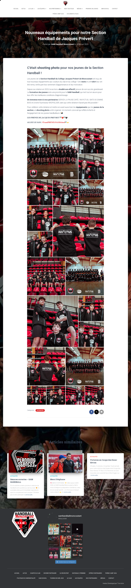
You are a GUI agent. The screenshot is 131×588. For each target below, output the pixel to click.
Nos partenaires (54, 8)
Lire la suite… (29, 495)
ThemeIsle (120, 583)
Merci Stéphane (57, 479)
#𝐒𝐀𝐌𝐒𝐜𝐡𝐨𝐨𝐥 (60, 122)
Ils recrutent (64, 573)
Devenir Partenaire (50, 573)
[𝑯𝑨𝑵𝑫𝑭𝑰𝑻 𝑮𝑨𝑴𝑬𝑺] (53, 541)
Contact (115, 8)
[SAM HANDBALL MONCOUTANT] (66, 3)
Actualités (40, 410)
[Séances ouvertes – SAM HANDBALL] (25, 461)
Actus (23, 8)
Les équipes (41, 8)
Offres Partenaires (95, 573)
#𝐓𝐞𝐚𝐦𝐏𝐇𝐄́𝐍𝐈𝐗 (48, 122)
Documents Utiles (72, 14)
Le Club (30, 8)
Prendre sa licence (92, 8)
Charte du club (35, 573)
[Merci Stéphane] (65, 461)
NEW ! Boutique (69, 8)
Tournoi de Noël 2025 (57, 578)
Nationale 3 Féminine (78, 573)
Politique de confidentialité (26, 578)
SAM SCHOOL (105, 8)
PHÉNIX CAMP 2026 (58, 14)
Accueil (16, 8)
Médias (79, 8)
